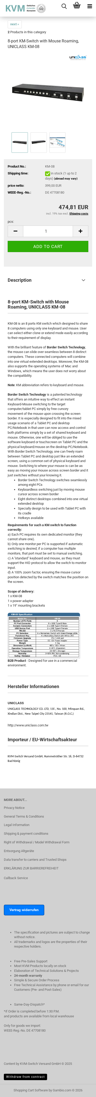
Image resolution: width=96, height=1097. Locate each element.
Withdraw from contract (25, 1077)
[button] (15, 231)
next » (14, 24)
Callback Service (16, 878)
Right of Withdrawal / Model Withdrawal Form (36, 842)
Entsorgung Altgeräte (19, 851)
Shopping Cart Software (31, 1090)
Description (19, 280)
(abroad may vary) (66, 178)
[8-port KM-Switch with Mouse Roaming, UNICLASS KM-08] (48, 93)
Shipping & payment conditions (26, 833)
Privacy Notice (14, 808)
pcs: (11, 221)
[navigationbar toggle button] (89, 6)
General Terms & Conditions (24, 816)
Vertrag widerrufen (24, 910)
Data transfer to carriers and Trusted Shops (35, 860)
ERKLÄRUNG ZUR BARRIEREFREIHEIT (31, 868)
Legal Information (16, 825)
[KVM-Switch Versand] (23, 8)
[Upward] (82, 1095)
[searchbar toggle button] (64, 6)
